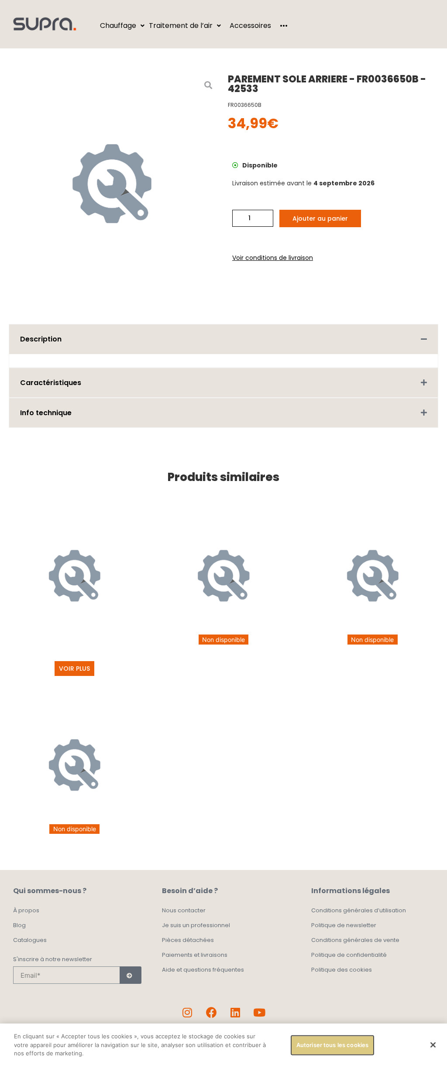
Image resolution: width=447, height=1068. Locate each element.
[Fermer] (433, 1044)
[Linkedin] (235, 1012)
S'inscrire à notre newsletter (52, 959)
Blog (19, 925)
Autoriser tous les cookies (332, 1044)
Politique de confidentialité (349, 955)
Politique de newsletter (343, 925)
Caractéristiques (50, 383)
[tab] (223, 339)
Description (41, 339)
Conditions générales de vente (355, 940)
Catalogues (30, 940)
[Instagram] (187, 1012)
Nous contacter (184, 910)
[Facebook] (211, 1012)
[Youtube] (259, 1012)
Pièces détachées (188, 940)
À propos (26, 910)
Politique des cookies (341, 970)
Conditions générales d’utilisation (358, 910)
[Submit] (130, 975)
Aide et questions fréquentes (203, 970)
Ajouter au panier (320, 218)
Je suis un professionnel (196, 925)
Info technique (46, 413)
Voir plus (74, 668)
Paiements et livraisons (194, 955)
